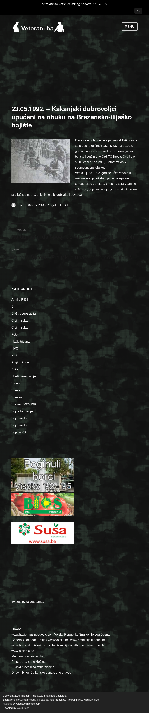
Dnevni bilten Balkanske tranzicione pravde (41, 672)
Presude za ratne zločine (28, 661)
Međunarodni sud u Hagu (28, 656)
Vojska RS (18, 432)
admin (21, 205)
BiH (65, 205)
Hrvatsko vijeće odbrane (67, 645)
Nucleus (7, 703)
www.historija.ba (22, 650)
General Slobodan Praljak (29, 640)
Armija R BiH (54, 205)
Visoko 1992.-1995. (24, 404)
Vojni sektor (19, 418)
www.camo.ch (94, 645)
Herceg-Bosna (100, 634)
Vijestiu (16, 397)
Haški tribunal (20, 341)
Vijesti (15, 390)
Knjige (15, 355)
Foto (14, 334)
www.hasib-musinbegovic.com (32, 634)
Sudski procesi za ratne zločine (32, 667)
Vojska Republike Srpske (71, 634)
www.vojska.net (58, 640)
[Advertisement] (74, 72)
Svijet (15, 369)
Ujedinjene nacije (23, 376)
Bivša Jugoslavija (23, 313)
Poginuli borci (20, 362)
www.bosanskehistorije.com (30, 645)
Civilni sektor (20, 320)
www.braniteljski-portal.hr (87, 640)
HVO (14, 348)
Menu (130, 26)
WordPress (22, 707)
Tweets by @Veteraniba (27, 601)
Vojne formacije (22, 411)
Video (15, 383)
